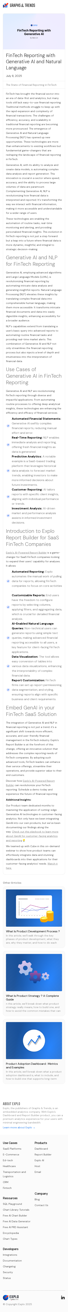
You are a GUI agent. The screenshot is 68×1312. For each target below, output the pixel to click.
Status (7, 1278)
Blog (37, 1199)
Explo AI (39, 1160)
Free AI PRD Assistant (15, 1227)
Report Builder (43, 1154)
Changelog (9, 1266)
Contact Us (41, 1205)
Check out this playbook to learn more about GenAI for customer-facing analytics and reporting (32, 836)
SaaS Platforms (12, 1148)
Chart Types (10, 1238)
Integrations (10, 1254)
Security (8, 1272)
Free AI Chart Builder (15, 1215)
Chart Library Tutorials (16, 1209)
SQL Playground (12, 1204)
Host (37, 1166)
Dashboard (41, 1148)
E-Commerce (11, 1154)
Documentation (12, 1260)
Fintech (7, 1188)
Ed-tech (8, 1160)
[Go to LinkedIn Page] (63, 1297)
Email (38, 1172)
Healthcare (9, 1166)
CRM (5, 1182)
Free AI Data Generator (16, 1221)
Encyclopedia (11, 1233)
